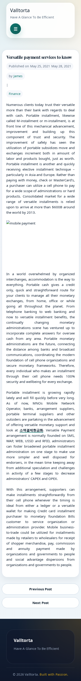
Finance (14, 94)
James (18, 76)
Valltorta (20, 10)
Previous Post (40, 589)
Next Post (40, 602)
